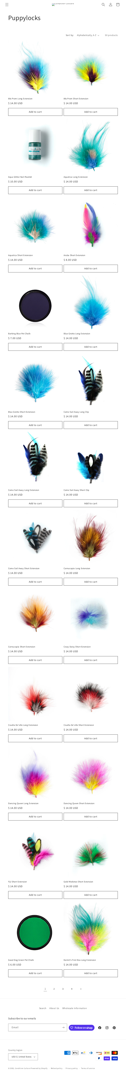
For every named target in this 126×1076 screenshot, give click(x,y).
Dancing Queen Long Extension (23, 803)
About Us (54, 1008)
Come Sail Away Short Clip (76, 490)
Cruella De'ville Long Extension (23, 725)
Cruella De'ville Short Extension (79, 725)
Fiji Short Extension (17, 881)
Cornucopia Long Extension (77, 568)
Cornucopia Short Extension (21, 646)
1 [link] (45, 988)
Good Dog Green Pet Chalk (21, 960)
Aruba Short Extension (74, 255)
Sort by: (70, 35)
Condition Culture (22, 1068)
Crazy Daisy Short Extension (77, 646)
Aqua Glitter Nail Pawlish (20, 177)
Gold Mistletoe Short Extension (78, 881)
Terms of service (88, 1068)
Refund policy (57, 1068)
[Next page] (80, 989)
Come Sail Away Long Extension (23, 490)
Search (42, 1008)
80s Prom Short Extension (76, 98)
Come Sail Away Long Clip (76, 412)
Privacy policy (72, 1068)
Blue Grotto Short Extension (21, 412)
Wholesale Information (74, 1008)
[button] (6, 4)
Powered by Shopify (39, 1068)
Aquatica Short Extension (20, 255)
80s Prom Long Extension (20, 98)
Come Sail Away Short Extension (24, 568)
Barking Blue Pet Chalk (19, 333)
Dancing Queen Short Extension (79, 803)
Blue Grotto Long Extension (77, 333)
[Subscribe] (63, 1027)
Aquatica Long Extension (76, 177)
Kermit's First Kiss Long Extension (80, 960)
